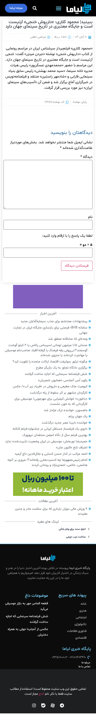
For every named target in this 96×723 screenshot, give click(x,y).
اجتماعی (81, 617)
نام (90, 217)
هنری (82, 611)
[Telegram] (62, 705)
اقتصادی (80, 638)
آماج (41, 694)
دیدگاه (86, 157)
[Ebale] (43, 705)
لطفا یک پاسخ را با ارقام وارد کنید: (67, 236)
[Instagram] (34, 705)
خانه (83, 604)
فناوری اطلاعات (76, 631)
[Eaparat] (53, 705)
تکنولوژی (80, 624)
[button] (58, 8)
